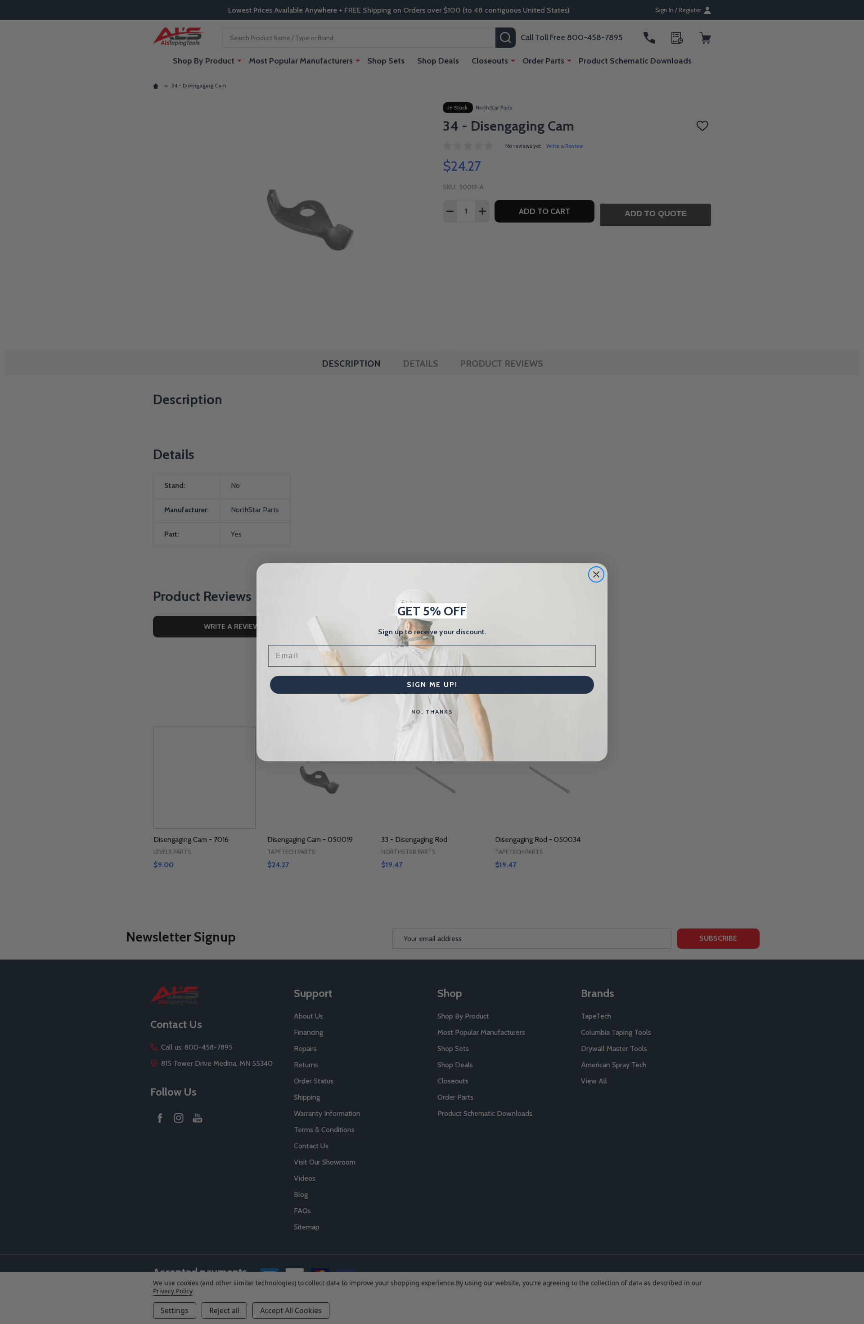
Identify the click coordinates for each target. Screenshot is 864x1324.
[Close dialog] (596, 574)
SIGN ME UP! (432, 684)
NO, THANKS (432, 711)
